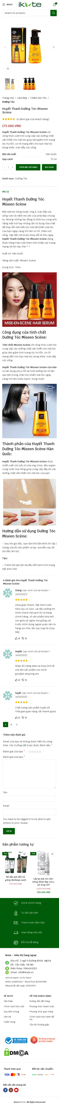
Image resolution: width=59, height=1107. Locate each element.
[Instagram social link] (11, 1090)
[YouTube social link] (16, 1090)
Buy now (49, 167)
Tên (5, 792)
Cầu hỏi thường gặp (39, 1024)
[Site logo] (29, 4)
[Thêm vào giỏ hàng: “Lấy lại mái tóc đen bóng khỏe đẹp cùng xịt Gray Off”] (52, 854)
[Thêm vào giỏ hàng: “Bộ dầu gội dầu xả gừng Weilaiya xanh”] (24, 854)
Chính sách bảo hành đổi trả (41, 1018)
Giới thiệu (8, 1001)
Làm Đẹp (22, 98)
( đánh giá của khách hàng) (32, 119)
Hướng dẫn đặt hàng (39, 1001)
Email (6, 805)
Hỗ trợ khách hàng (40, 996)
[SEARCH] (53, 13)
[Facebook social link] (5, 1090)
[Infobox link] (29, 903)
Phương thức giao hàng (41, 1011)
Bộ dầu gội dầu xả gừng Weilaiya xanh (15, 878)
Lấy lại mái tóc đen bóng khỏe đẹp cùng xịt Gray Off (44, 881)
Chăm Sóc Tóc (38, 98)
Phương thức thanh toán (41, 1006)
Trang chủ (8, 98)
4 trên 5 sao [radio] (37, 751)
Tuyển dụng (9, 1021)
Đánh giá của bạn (14, 751)
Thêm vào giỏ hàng (28, 167)
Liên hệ (7, 1016)
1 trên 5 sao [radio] (29, 751)
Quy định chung (11, 1011)
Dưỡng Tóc (8, 101)
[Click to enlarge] (8, 68)
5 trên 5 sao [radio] (40, 751)
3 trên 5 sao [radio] (35, 751)
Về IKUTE (8, 996)
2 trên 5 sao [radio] (32, 751)
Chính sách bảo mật (14, 1006)
